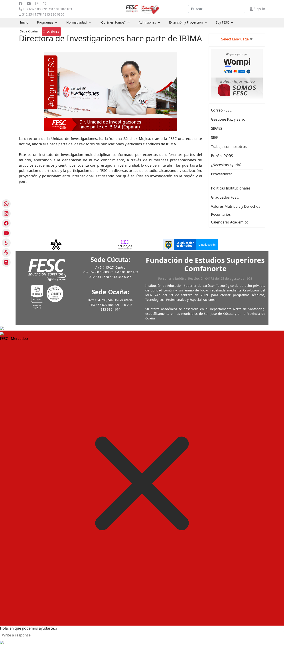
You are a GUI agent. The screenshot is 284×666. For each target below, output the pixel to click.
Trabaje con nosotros (229, 146)
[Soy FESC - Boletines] (237, 87)
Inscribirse (51, 31)
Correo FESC (221, 110)
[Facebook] (20, 3)
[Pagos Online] (237, 62)
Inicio (24, 22)
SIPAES (216, 128)
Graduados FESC (225, 197)
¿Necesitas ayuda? (226, 164)
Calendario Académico (229, 222)
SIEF (214, 137)
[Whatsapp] (44, 3)
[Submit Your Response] (2, 642)
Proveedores (222, 173)
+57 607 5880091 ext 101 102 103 (47, 9)
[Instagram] (36, 3)
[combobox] (216, 9)
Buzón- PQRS (222, 155)
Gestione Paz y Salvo (228, 119)
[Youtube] (29, 3)
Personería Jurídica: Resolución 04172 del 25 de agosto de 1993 (205, 278)
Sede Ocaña (29, 31)
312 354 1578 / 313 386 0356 (43, 14)
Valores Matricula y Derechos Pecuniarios (235, 210)
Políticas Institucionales (230, 188)
